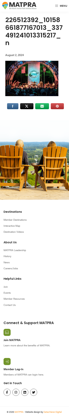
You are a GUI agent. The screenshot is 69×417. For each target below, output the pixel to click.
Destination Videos (14, 231)
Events (7, 292)
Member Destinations (15, 219)
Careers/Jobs (11, 268)
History (7, 256)
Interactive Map (12, 225)
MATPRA (19, 411)
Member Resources (14, 298)
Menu (63, 5)
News (7, 262)
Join (6, 286)
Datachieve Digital (53, 411)
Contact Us (10, 305)
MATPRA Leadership (15, 250)
